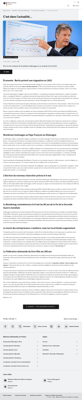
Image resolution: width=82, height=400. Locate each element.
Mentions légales (7, 395)
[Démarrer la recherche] (68, 5)
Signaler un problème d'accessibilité (53, 395)
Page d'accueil (6, 10)
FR (78, 2)
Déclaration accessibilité (35, 395)
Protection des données (20, 395)
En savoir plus (60, 246)
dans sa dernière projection (29, 86)
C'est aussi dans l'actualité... (38, 10)
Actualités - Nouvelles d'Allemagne (20, 10)
